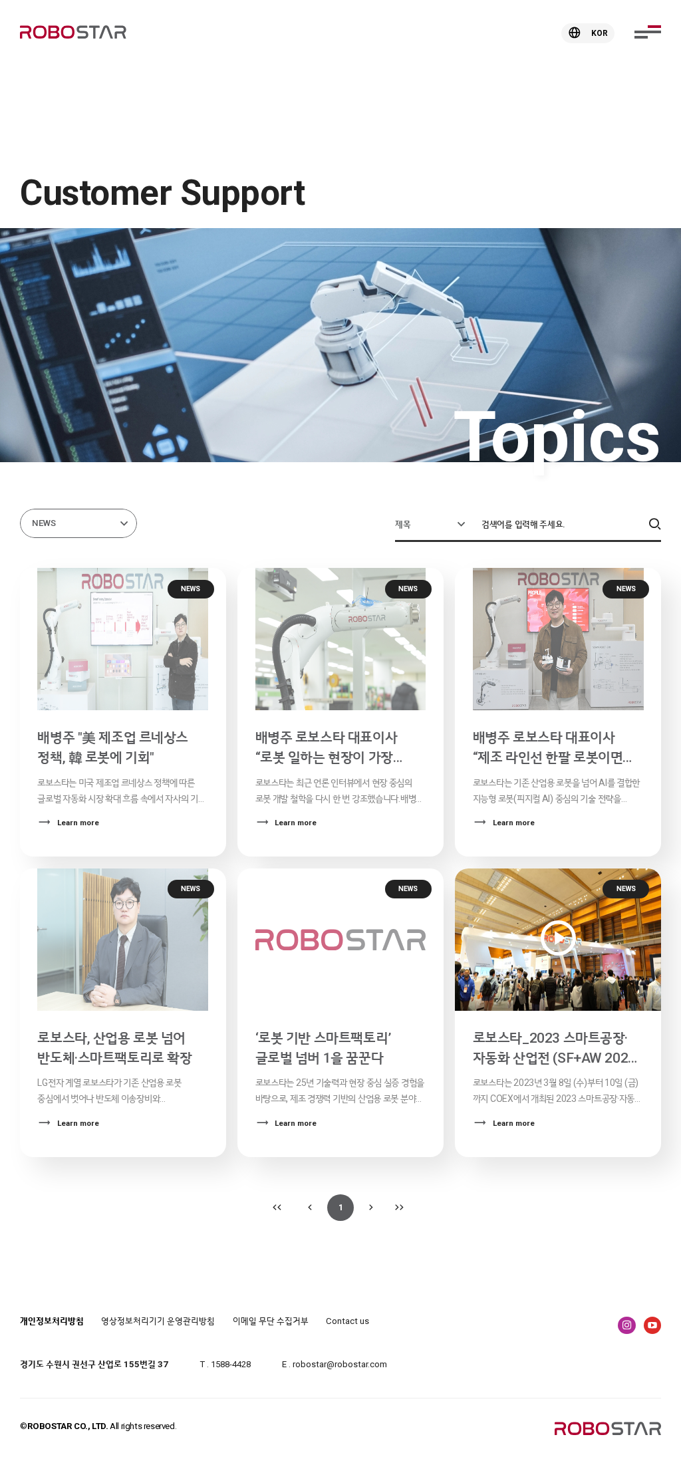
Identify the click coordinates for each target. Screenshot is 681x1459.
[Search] (655, 524)
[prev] (310, 1207)
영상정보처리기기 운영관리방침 (158, 1321)
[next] (371, 1207)
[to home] (73, 33)
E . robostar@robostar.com (334, 1364)
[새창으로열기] (626, 1325)
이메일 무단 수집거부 (271, 1321)
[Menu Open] (647, 32)
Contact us (347, 1321)
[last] (401, 1207)
